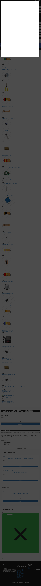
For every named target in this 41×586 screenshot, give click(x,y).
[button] (39, 1)
